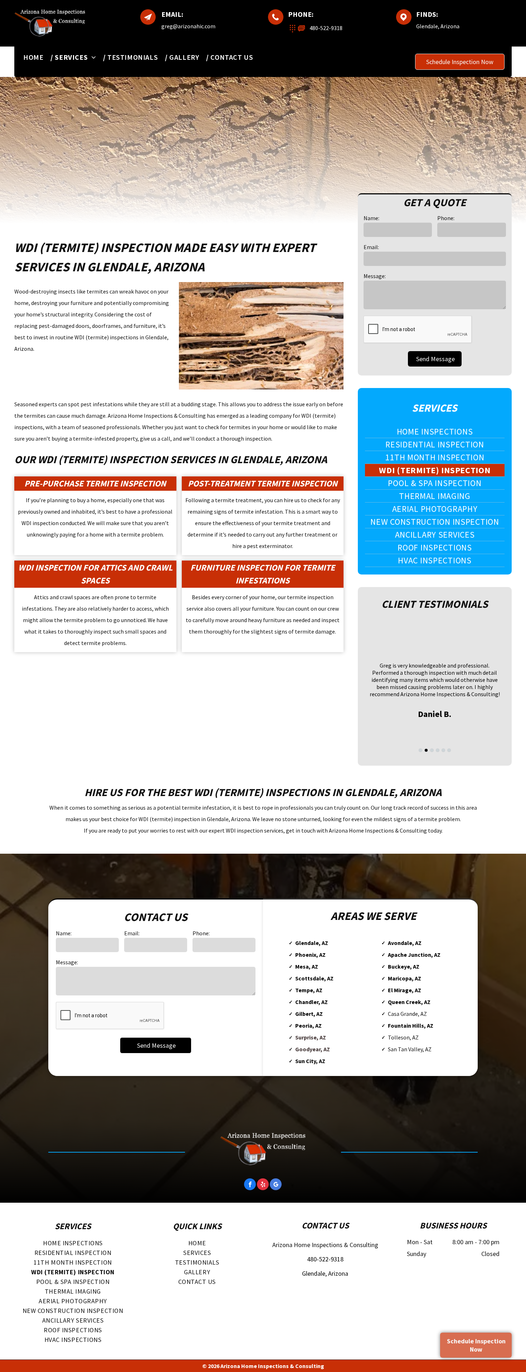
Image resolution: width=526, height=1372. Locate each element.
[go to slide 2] (426, 750)
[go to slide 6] (449, 750)
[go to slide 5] (443, 750)
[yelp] (263, 1185)
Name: (371, 218)
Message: (375, 276)
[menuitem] (37, 57)
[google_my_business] (276, 1185)
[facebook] (250, 1185)
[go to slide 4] (437, 750)
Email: (371, 247)
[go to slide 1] (420, 750)
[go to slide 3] (431, 750)
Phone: (445, 218)
